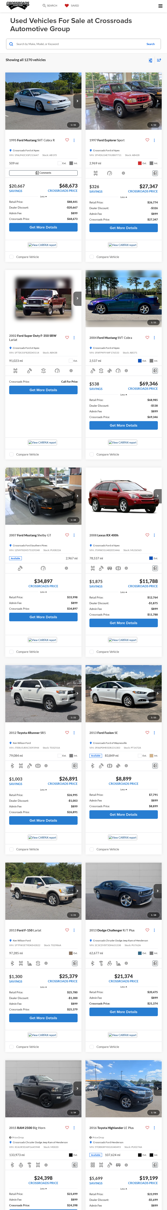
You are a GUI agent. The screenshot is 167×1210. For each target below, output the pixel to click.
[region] (43, 210)
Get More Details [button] (43, 227)
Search (151, 44)
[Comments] (155, 173)
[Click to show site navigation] (160, 6)
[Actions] (74, 140)
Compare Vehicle (27, 257)
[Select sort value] (158, 60)
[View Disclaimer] (124, 173)
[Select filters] (150, 60)
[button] (77, 101)
